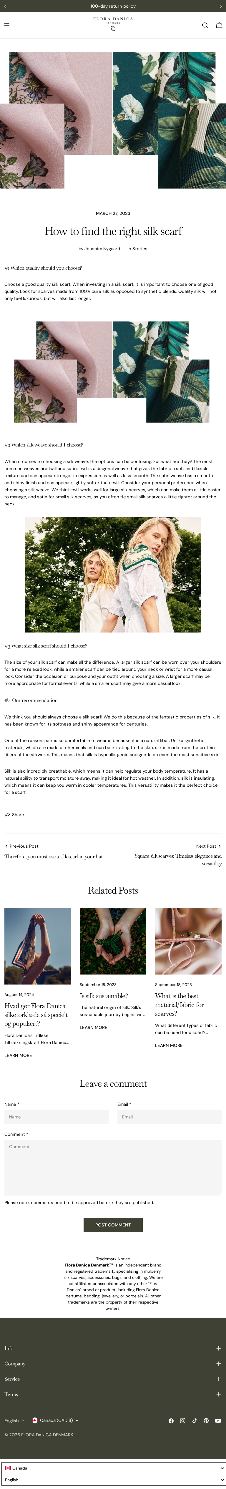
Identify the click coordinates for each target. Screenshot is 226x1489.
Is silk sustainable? (104, 996)
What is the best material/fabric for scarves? (179, 1005)
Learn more (18, 1055)
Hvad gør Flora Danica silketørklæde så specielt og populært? (36, 1015)
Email (124, 1104)
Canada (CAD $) (56, 1420)
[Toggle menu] (7, 25)
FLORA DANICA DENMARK (47, 1435)
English (11, 1421)
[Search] (205, 25)
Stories (139, 249)
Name (11, 1104)
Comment (16, 1134)
